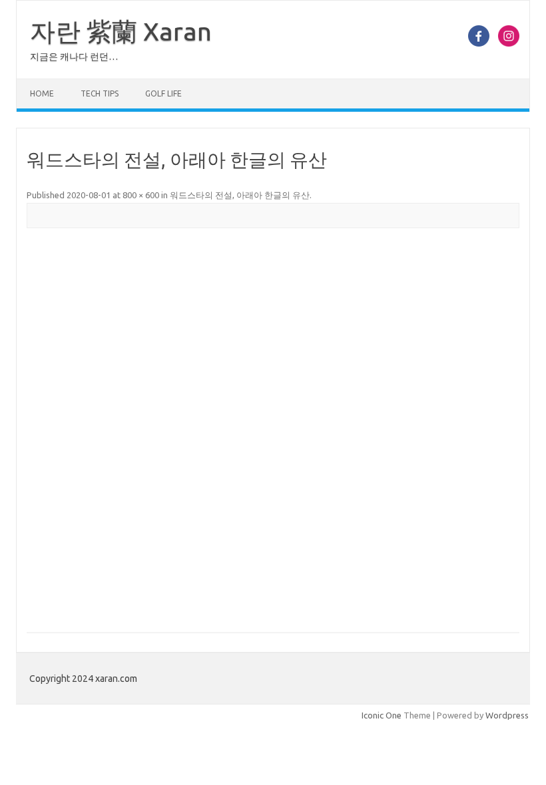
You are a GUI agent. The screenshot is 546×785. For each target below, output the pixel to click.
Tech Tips (100, 93)
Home (42, 93)
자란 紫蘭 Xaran (121, 31)
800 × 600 (141, 195)
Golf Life (163, 93)
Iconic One (382, 715)
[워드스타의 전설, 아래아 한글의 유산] (273, 431)
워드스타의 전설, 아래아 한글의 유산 (240, 195)
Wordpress (507, 715)
